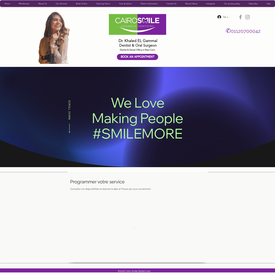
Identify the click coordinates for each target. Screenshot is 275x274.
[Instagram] (247, 17)
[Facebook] (240, 17)
